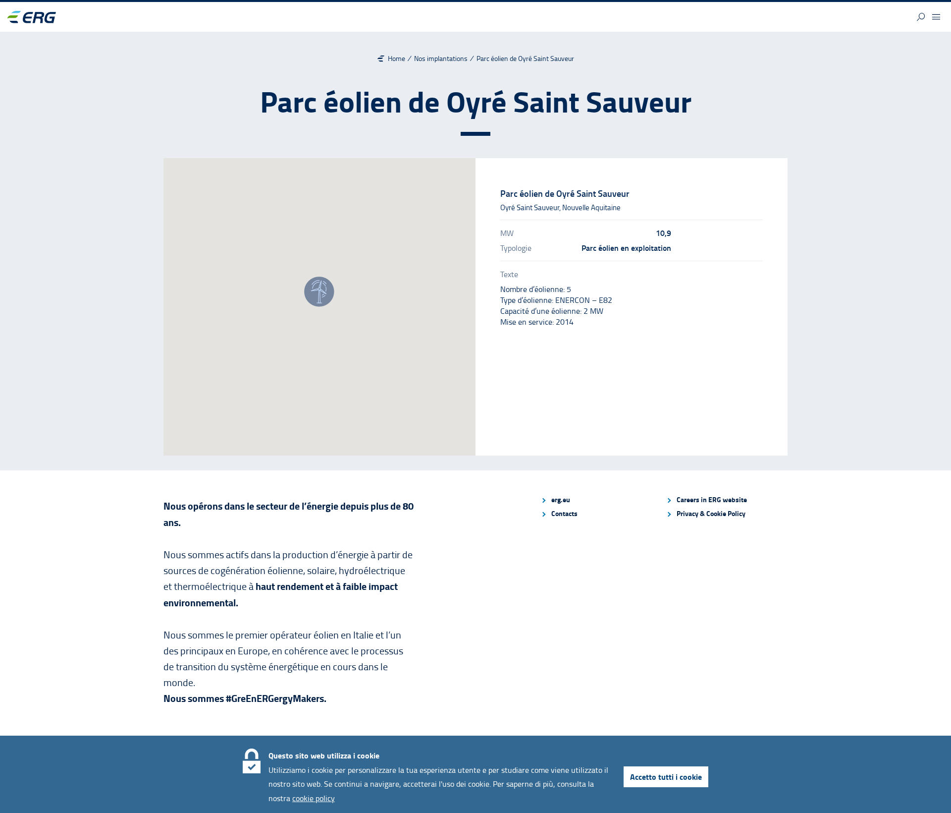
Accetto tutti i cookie (666, 776)
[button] (921, 17)
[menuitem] (599, 499)
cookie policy (313, 798)
